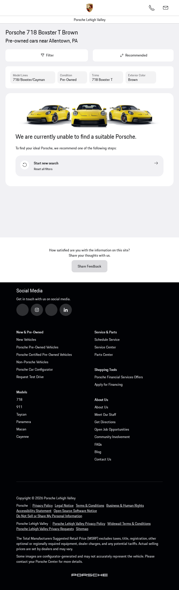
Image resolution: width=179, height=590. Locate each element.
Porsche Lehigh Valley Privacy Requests (45, 528)
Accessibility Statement (34, 510)
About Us (101, 407)
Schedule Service (107, 339)
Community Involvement (112, 436)
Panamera (23, 421)
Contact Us (103, 459)
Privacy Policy (43, 505)
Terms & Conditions (90, 505)
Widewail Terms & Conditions (129, 523)
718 (19, 399)
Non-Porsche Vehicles (32, 362)
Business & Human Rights (125, 505)
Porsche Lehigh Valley (89, 19)
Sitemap (82, 528)
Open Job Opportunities (112, 429)
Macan (21, 429)
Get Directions (105, 422)
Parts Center (104, 354)
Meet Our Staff (105, 414)
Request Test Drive (30, 376)
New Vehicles (26, 339)
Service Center (105, 347)
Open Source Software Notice (75, 510)
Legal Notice (64, 505)
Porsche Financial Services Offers (119, 377)
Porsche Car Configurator (34, 369)
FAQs (98, 444)
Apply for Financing (109, 384)
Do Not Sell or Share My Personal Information (49, 515)
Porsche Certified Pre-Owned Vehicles (44, 354)
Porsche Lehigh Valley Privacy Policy (79, 523)
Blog (98, 451)
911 (19, 406)
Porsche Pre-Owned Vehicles (37, 347)
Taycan (21, 414)
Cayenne (22, 436)
